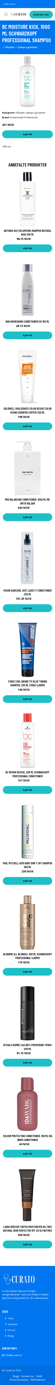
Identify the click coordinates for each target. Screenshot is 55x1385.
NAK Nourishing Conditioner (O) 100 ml (27, 321)
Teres (10, 1318)
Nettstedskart (37, 1379)
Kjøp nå (27, 134)
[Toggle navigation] (6, 14)
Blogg (10, 1335)
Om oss (11, 1330)
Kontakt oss (41, 14)
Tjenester (12, 1324)
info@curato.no (9, 4)
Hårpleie (10, 47)
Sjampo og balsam (27, 47)
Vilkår (39, 1376)
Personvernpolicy (19, 1379)
